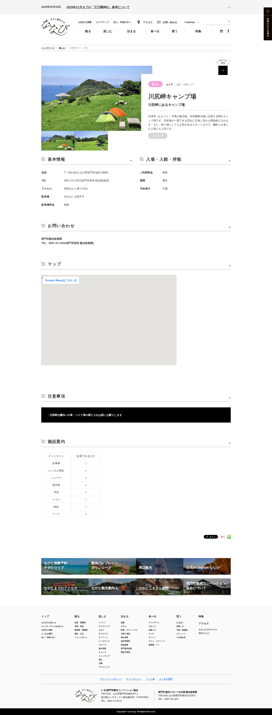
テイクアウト (154, 623)
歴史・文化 (79, 634)
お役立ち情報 (85, 22)
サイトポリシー (134, 679)
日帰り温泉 (125, 634)
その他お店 (181, 637)
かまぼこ (180, 623)
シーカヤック (104, 641)
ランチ (151, 634)
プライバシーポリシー (111, 679)
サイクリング (104, 626)
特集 (201, 616)
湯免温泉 (124, 645)
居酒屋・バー (154, 645)
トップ (45, 616)
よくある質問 (46, 634)
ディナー (152, 637)
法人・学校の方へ (122, 22)
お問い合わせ (170, 22)
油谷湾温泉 (125, 641)
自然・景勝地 (80, 623)
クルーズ (102, 645)
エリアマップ (102, 22)
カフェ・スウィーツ (157, 641)
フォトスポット (81, 637)
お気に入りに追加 (223, 67)
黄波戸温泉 (125, 652)
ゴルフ (101, 630)
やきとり (152, 626)
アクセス (148, 22)
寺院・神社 (79, 626)
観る (77, 616)
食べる (152, 616)
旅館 (123, 623)
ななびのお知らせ (48, 623)
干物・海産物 (181, 630)
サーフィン (103, 637)
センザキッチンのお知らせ (52, 626)
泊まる (125, 616)
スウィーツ (181, 634)
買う (179, 616)
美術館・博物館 (81, 630)
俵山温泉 (124, 637)
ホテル (123, 626)
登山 (100, 660)
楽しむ (102, 616)
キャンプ (102, 652)
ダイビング (103, 634)
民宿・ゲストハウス (129, 630)
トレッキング (104, 656)
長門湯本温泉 (126, 648)
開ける (86, 161)
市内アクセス (204, 633)
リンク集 (150, 679)
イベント (102, 623)
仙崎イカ (152, 630)
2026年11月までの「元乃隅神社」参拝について (98, 7)
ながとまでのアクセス (208, 630)
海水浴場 (102, 648)
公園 (100, 663)
